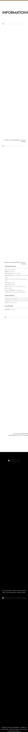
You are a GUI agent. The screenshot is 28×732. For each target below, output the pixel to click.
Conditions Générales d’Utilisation (10, 727)
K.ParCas (17, 731)
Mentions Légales (14, 729)
